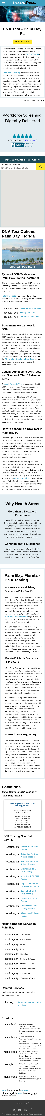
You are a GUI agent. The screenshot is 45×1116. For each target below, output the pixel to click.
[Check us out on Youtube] (19, 1110)
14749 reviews (30, 140)
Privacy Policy (6, 1114)
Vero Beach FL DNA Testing (30, 877)
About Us (21, 1103)
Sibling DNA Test (28, 313)
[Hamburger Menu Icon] (3, 2)
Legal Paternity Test (13, 384)
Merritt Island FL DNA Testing (28, 870)
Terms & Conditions (35, 1114)
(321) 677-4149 (32, 54)
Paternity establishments (16, 617)
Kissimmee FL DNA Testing (30, 914)
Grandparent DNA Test (30, 308)
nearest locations (22, 478)
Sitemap (15, 1114)
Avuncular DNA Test (29, 317)
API (27, 1103)
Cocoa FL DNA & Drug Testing (28, 892)
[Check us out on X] (14, 1110)
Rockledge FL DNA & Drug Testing (29, 863)
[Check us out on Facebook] (31, 1110)
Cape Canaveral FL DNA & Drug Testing (30, 885)
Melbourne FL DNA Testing (29, 848)
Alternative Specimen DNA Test (19, 359)
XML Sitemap (23, 1114)
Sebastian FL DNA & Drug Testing (29, 855)
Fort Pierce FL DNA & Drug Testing (30, 907)
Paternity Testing (10, 296)
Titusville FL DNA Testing (29, 899)
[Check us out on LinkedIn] (25, 1110)
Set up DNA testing (11, 73)
